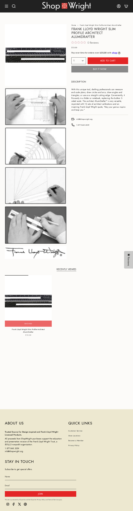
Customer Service (75, 430)
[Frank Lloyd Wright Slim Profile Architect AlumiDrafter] (28, 301)
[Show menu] (6, 6)
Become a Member (76, 440)
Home (73, 25)
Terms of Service (53, 500)
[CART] (126, 6)
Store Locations (74, 435)
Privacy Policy (73, 445)
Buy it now (100, 69)
